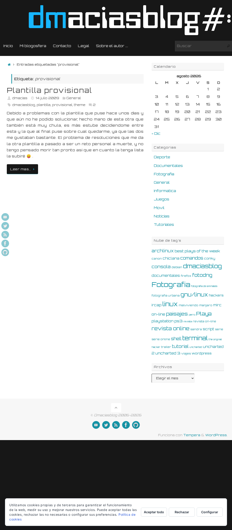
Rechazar (182, 512)
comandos (191, 257)
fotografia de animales (204, 286)
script (208, 329)
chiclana (171, 258)
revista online (170, 328)
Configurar (209, 512)
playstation (163, 321)
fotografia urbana (166, 295)
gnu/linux (194, 294)
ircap (157, 305)
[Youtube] (5, 217)
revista (188, 321)
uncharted (196, 347)
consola (161, 266)
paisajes (177, 314)
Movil (159, 207)
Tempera (191, 435)
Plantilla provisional (49, 90)
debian (177, 267)
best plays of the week (197, 251)
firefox (186, 275)
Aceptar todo (154, 512)
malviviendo (188, 305)
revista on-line (204, 321)
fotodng (202, 275)
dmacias (19, 98)
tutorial (180, 346)
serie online (161, 339)
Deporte (162, 157)
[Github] (5, 252)
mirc (217, 305)
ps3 (178, 321)
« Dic (156, 133)
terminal (195, 338)
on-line (158, 314)
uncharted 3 (167, 353)
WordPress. (216, 435)
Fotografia (164, 174)
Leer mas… (20, 169)
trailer (166, 347)
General (73, 98)
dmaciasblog (23, 105)
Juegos (161, 199)
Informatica (165, 190)
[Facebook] (5, 243)
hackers (216, 295)
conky (209, 258)
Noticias (161, 216)
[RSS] (5, 234)
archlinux (163, 250)
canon (157, 258)
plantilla (44, 105)
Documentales (168, 165)
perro (192, 314)
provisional (62, 105)
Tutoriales (164, 224)
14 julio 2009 (47, 98)
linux (170, 304)
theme (79, 105)
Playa (204, 314)
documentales (166, 275)
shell (176, 338)
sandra (196, 329)
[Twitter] (5, 226)
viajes (186, 353)
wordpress (202, 353)
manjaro (205, 305)
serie (219, 329)
